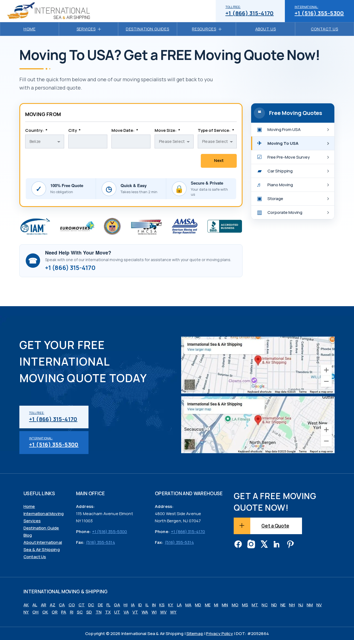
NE (282, 605)
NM (310, 605)
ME (207, 605)
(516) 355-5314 (100, 542)
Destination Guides (147, 29)
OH (35, 612)
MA (188, 605)
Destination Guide (41, 528)
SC (80, 612)
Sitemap (194, 633)
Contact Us (324, 29)
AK (26, 605)
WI (154, 612)
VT (135, 612)
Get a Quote (275, 526)
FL (108, 605)
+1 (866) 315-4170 (249, 11)
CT (82, 605)
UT (117, 612)
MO (235, 605)
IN (154, 605)
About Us (265, 29)
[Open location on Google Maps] (258, 365)
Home (29, 29)
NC (264, 605)
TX (108, 612)
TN (98, 612)
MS (245, 605)
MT (255, 605)
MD (198, 605)
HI (125, 605)
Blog (28, 535)
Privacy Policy (219, 633)
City (72, 130)
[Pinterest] (290, 545)
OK (45, 612)
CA (62, 605)
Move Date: (122, 130)
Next (219, 160)
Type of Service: (214, 130)
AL (34, 605)
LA (179, 605)
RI (71, 612)
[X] (264, 545)
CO (72, 605)
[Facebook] (238, 545)
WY (173, 612)
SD (89, 612)
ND (274, 605)
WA (145, 612)
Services (86, 29)
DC (91, 605)
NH (292, 605)
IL (146, 605)
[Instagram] (251, 545)
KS (162, 605)
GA (117, 605)
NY (26, 612)
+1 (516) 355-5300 (319, 11)
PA (63, 612)
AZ (52, 605)
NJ (300, 605)
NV (319, 605)
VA (126, 612)
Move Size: (165, 130)
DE (100, 605)
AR (43, 605)
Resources (204, 29)
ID (140, 605)
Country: (34, 130)
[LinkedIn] (277, 545)
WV (163, 612)
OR (55, 612)
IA (133, 605)
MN (225, 605)
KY (170, 605)
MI (216, 605)
